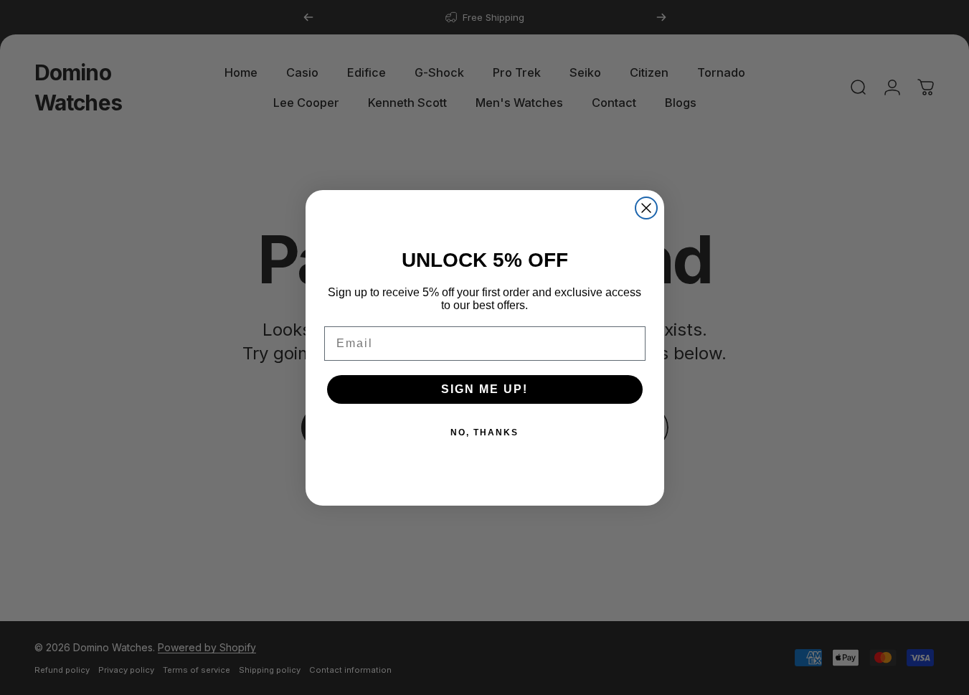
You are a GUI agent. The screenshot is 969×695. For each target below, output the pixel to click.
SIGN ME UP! (484, 389)
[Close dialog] (646, 208)
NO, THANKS (484, 432)
